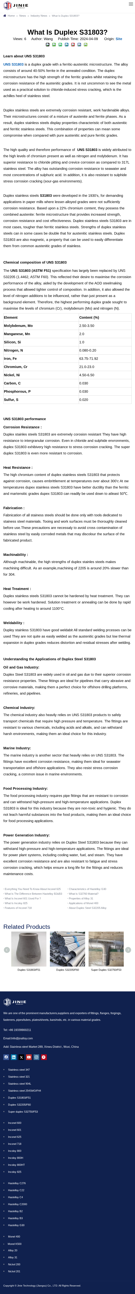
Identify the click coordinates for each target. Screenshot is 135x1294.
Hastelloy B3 (15, 1218)
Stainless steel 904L (20, 1083)
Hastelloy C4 (15, 1197)
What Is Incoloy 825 (16, 903)
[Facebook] (6, 1057)
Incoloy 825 (16, 1171)
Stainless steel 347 (19, 1069)
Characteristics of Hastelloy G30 (87, 889)
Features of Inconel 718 (18, 907)
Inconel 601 (15, 1129)
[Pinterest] (44, 1057)
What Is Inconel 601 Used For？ (23, 898)
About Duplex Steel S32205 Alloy (88, 907)
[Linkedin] (14, 1057)
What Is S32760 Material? (83, 893)
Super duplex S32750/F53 (23, 1111)
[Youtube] (29, 1057)
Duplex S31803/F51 (29, 969)
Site (119, 39)
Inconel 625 (15, 1136)
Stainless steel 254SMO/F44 (24, 1090)
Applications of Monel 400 (83, 903)
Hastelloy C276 (17, 1183)
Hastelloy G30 (16, 1225)
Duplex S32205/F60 (67, 969)
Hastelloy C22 (16, 1190)
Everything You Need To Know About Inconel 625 (33, 889)
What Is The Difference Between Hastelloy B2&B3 (33, 893)
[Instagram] (36, 1057)
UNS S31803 (13, 64)
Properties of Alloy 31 (81, 898)
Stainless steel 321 (19, 1076)
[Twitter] (21, 1057)
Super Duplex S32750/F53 (106, 969)
